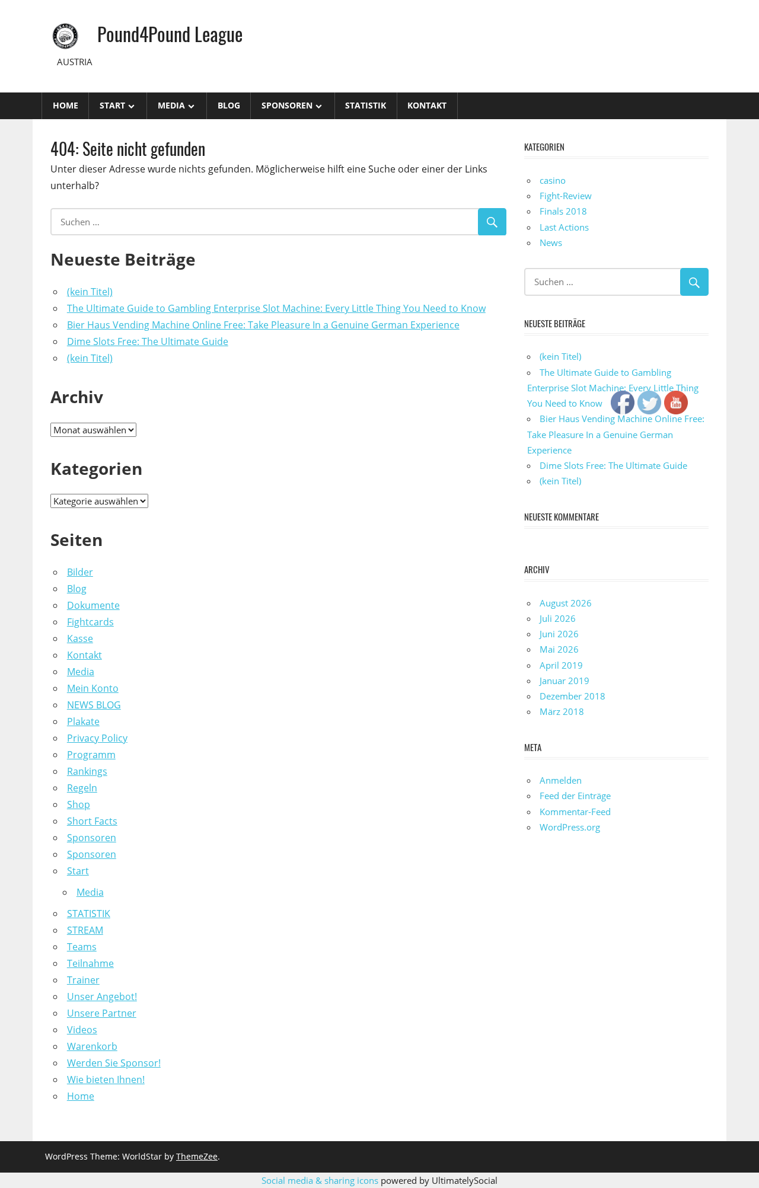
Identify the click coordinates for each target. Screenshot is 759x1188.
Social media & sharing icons (321, 1180)
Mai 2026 (559, 649)
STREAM (85, 930)
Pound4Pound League (170, 33)
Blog (229, 105)
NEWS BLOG (94, 704)
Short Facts (92, 821)
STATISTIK (365, 105)
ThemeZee (197, 1156)
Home (65, 105)
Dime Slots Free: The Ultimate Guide (147, 341)
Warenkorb (92, 1046)
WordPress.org (570, 827)
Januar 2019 (564, 680)
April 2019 (561, 665)
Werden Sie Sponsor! (114, 1062)
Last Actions (564, 227)
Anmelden (561, 780)
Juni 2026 (559, 634)
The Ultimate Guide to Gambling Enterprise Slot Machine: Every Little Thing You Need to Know (276, 308)
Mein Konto (93, 688)
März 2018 (562, 711)
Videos (82, 1029)
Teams (82, 946)
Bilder (80, 572)
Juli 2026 (558, 618)
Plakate (83, 721)
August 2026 (566, 603)
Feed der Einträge (575, 795)
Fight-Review (566, 196)
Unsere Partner (101, 1013)
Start (112, 105)
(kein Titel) (90, 291)
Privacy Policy (97, 738)
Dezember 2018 (572, 696)
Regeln (82, 787)
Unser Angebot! (102, 996)
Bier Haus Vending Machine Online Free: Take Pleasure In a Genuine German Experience (263, 324)
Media (171, 105)
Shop (78, 804)
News (551, 242)
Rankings (87, 771)
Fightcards (90, 621)
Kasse (80, 638)
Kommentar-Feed (575, 811)
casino (553, 180)
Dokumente (93, 605)
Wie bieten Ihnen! (106, 1079)
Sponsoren (286, 105)
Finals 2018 (563, 211)
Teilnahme (90, 963)
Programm (91, 754)
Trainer (83, 979)
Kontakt (427, 105)
